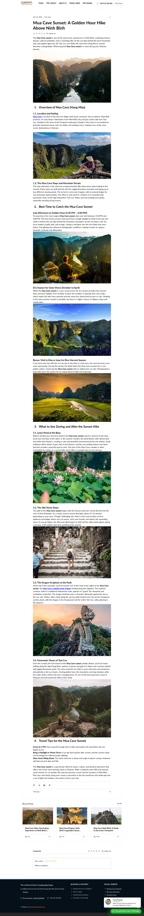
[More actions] (109, 17)
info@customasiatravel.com (36, 907)
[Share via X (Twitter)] (39, 785)
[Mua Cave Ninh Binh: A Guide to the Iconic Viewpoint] (106, 815)
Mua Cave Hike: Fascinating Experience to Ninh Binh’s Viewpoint (37, 829)
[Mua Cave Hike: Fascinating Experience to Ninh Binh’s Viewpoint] (38, 815)
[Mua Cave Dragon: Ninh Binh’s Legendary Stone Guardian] (72, 815)
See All (119, 803)
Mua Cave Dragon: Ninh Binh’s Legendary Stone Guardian (69, 829)
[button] (51, 3)
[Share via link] (49, 785)
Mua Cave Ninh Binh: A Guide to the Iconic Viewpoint (106, 829)
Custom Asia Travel (46, 885)
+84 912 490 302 (38, 898)
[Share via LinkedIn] (44, 785)
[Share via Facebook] (34, 785)
